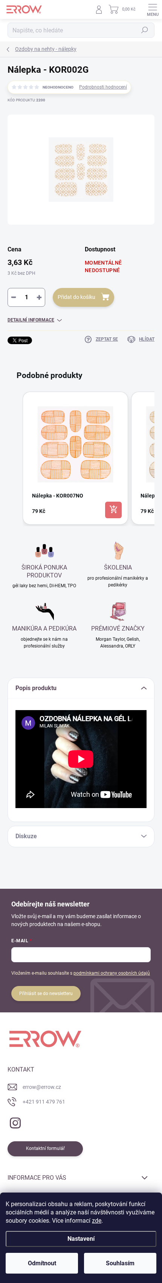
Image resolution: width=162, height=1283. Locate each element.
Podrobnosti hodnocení (103, 87)
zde (96, 1220)
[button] (15, 458)
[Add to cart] (113, 510)
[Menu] (152, 9)
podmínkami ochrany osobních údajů (111, 973)
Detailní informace (31, 320)
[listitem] (75, 458)
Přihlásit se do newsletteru (46, 993)
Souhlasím (120, 1263)
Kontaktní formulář (45, 1148)
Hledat (144, 30)
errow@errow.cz (42, 1087)
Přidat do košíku (76, 297)
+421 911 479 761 (44, 1102)
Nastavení (81, 1238)
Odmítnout (42, 1263)
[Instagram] (14, 1121)
